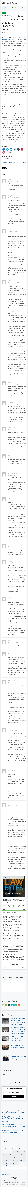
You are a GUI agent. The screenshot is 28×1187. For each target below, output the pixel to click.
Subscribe (14, 1096)
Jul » (7, 1165)
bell (6, 162)
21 (10, 1160)
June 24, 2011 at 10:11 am (13, 682)
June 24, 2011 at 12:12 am (13, 600)
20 (7, 1160)
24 (21, 1160)
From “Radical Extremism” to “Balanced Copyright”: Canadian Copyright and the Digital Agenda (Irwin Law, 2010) (13, 1126)
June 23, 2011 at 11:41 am (13, 231)
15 (14, 1157)
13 (7, 1157)
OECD (18, 162)
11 (24, 1154)
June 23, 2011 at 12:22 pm (13, 282)
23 (17, 1160)
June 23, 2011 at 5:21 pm (13, 546)
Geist (9, 3)
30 (17, 1163)
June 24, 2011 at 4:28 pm (13, 772)
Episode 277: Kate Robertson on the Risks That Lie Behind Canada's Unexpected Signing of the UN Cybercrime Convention (13, 927)
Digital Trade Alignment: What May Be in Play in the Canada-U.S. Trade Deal (18, 1058)
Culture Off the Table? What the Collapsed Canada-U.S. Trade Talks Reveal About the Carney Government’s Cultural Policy (14, 1049)
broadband (12, 162)
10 (21, 1154)
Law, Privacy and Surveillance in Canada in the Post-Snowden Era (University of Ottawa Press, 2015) (13, 1112)
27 (7, 1163)
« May (3, 1165)
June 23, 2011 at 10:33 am (13, 197)
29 (14, 1163)
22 (14, 1160)
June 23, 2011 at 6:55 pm (13, 562)
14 (10, 1157)
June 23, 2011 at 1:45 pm (13, 475)
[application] (14, 892)
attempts (9, 51)
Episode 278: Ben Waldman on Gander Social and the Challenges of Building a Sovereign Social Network (13, 918)
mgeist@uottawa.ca (7, 1174)
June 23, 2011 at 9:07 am (13, 181)
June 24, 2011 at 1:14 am (13, 642)
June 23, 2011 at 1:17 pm (13, 429)
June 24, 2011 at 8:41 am (13, 655)
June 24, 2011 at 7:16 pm (13, 805)
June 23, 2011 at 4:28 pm (13, 500)
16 (17, 1157)
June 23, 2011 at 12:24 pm (13, 384)
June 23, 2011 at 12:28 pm (13, 404)
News (3, 13)
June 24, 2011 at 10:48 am (13, 730)
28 (10, 1163)
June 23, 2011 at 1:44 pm (13, 457)
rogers (24, 162)
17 (21, 1157)
